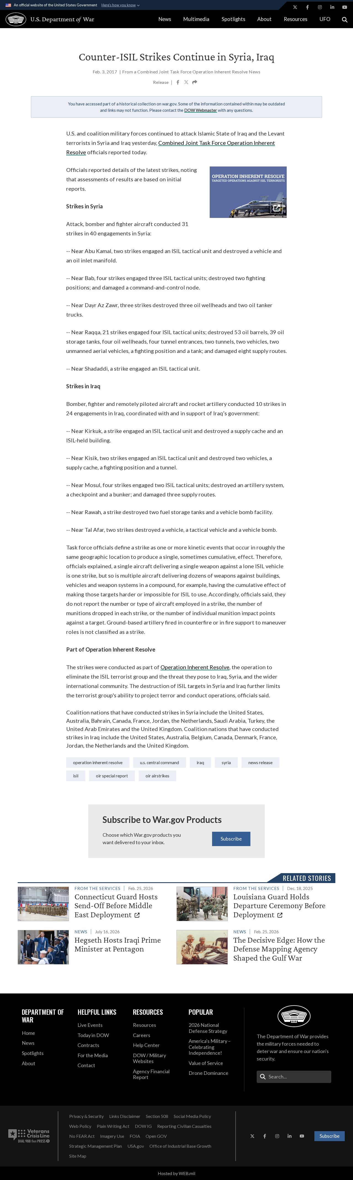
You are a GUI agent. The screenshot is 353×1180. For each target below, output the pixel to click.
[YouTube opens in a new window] (345, 7)
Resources (295, 19)
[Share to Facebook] (178, 83)
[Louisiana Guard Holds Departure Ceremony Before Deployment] (253, 902)
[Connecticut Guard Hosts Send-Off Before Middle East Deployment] (95, 902)
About (264, 19)
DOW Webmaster (200, 110)
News (164, 19)
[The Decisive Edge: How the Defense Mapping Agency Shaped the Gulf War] (253, 946)
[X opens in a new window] (295, 7)
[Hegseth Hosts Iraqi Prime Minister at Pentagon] (95, 946)
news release (260, 762)
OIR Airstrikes (157, 775)
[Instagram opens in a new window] (320, 7)
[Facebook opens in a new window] (307, 7)
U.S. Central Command (159, 762)
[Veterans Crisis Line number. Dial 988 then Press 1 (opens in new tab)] (29, 1136)
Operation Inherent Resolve (97, 762)
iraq (200, 762)
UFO (325, 19)
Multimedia (196, 19)
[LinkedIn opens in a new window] (332, 7)
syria (226, 762)
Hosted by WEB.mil (176, 1173)
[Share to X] (186, 83)
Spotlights (233, 19)
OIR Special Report (112, 775)
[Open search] (344, 19)
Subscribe (231, 839)
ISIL (75, 775)
